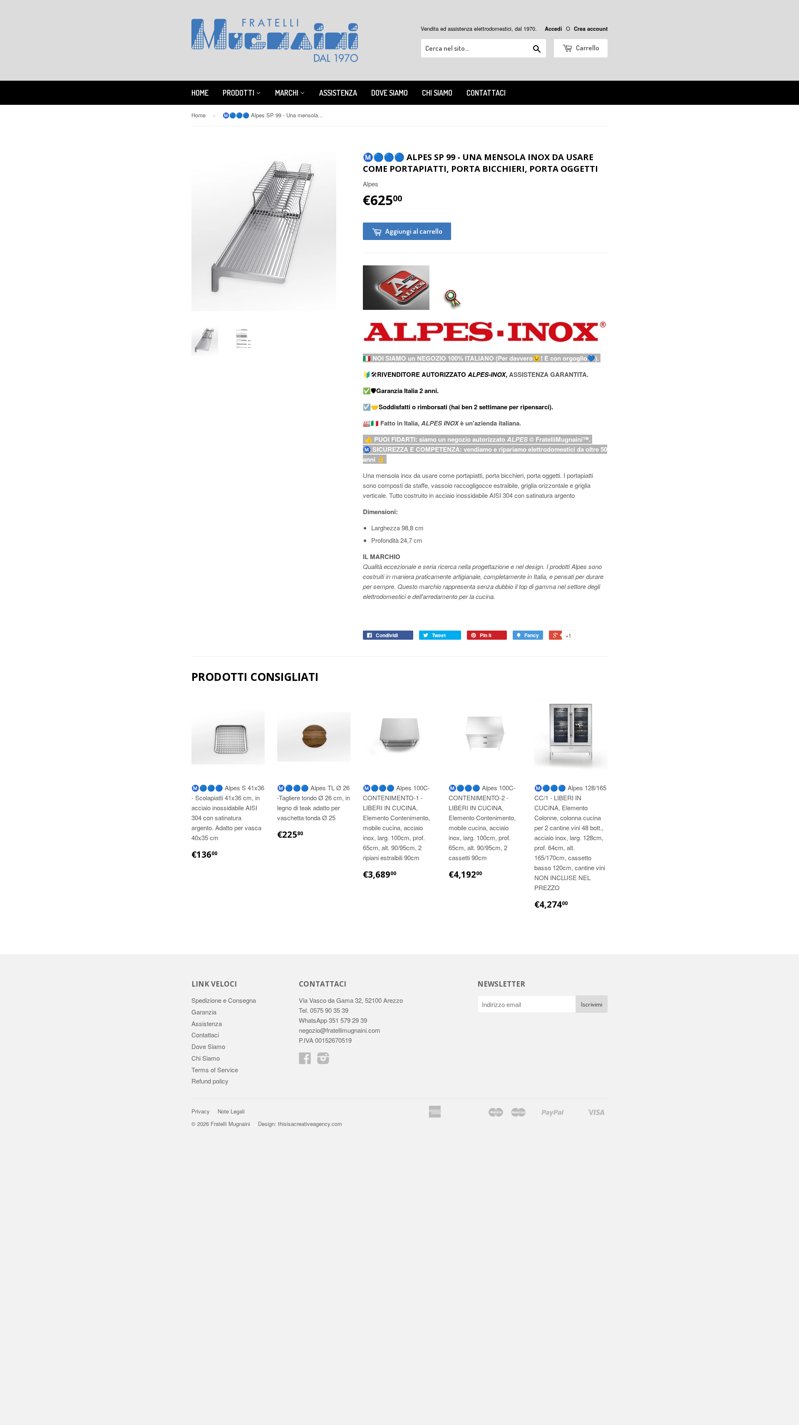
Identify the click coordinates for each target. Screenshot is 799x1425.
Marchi (287, 92)
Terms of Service (214, 1069)
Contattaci (486, 92)
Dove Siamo (389, 92)
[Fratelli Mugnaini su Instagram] (323, 1060)
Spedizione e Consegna (223, 1000)
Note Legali (231, 1111)
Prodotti (239, 92)
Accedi (553, 28)
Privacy (200, 1111)
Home (199, 92)
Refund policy (209, 1080)
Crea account (591, 28)
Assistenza (338, 92)
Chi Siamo (437, 92)
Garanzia (203, 1011)
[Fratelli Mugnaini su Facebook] (305, 1060)
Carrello (587, 47)
